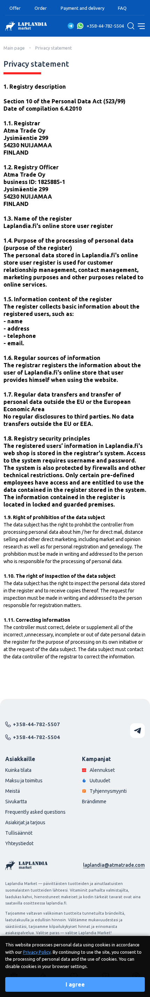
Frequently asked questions (35, 812)
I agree (75, 984)
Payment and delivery (82, 8)
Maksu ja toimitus (24, 780)
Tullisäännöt (18, 833)
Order (41, 8)
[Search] (130, 25)
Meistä (12, 791)
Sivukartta (16, 801)
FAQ (122, 8)
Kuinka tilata (18, 770)
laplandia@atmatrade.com (114, 865)
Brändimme (94, 801)
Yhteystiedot (19, 843)
